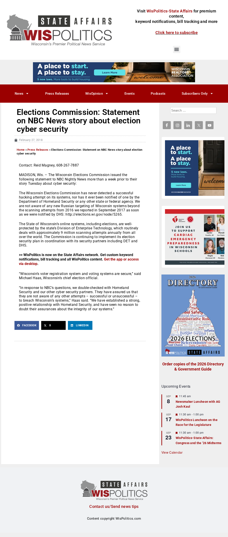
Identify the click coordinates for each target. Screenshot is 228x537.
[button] (176, 49)
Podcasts (158, 94)
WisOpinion (94, 94)
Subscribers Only (195, 94)
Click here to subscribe (176, 32)
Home (20, 149)
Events (129, 94)
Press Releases (57, 94)
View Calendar (172, 452)
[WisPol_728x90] (114, 72)
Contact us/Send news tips (114, 506)
